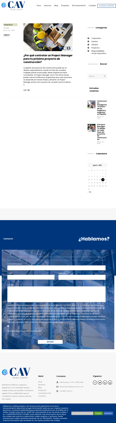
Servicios (41, 385)
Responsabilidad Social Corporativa (99, 52)
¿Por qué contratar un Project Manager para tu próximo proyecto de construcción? (47, 59)
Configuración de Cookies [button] (82, 413)
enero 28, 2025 (8, 30)
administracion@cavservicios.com (71, 387)
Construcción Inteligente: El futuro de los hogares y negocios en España (102, 107)
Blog (40, 387)
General (95, 45)
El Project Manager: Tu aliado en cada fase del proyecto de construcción (101, 132)
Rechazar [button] (108, 413)
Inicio (40, 382)
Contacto (42, 396)
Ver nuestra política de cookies (47, 420)
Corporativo (8, 25)
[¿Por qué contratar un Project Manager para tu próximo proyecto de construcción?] (51, 37)
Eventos (95, 41)
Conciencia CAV (44, 393)
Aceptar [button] (98, 413)
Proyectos (95, 48)
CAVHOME (6, 28)
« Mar (90, 192)
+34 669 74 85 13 (66, 391)
